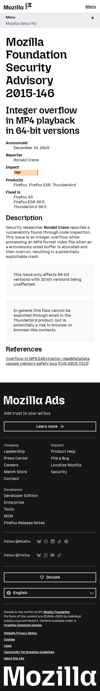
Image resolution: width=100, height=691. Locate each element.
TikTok (59, 541)
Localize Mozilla (66, 465)
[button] (50, 20)
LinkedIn (53, 541)
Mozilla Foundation (56, 612)
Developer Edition (21, 495)
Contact (11, 478)
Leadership (14, 451)
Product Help (63, 451)
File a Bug (60, 458)
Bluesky (39, 541)
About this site (14, 658)
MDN (8, 516)
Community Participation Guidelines (29, 652)
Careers (11, 465)
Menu (90, 6)
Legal (8, 646)
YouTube (52, 555)
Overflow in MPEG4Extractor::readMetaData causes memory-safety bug (48, 361)
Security (59, 471)
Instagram (46, 541)
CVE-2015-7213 (73, 363)
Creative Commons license (23, 625)
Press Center (16, 458)
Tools (9, 509)
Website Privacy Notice (20, 633)
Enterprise (14, 502)
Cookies (9, 639)
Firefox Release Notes (24, 522)
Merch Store (15, 471)
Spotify (66, 541)
